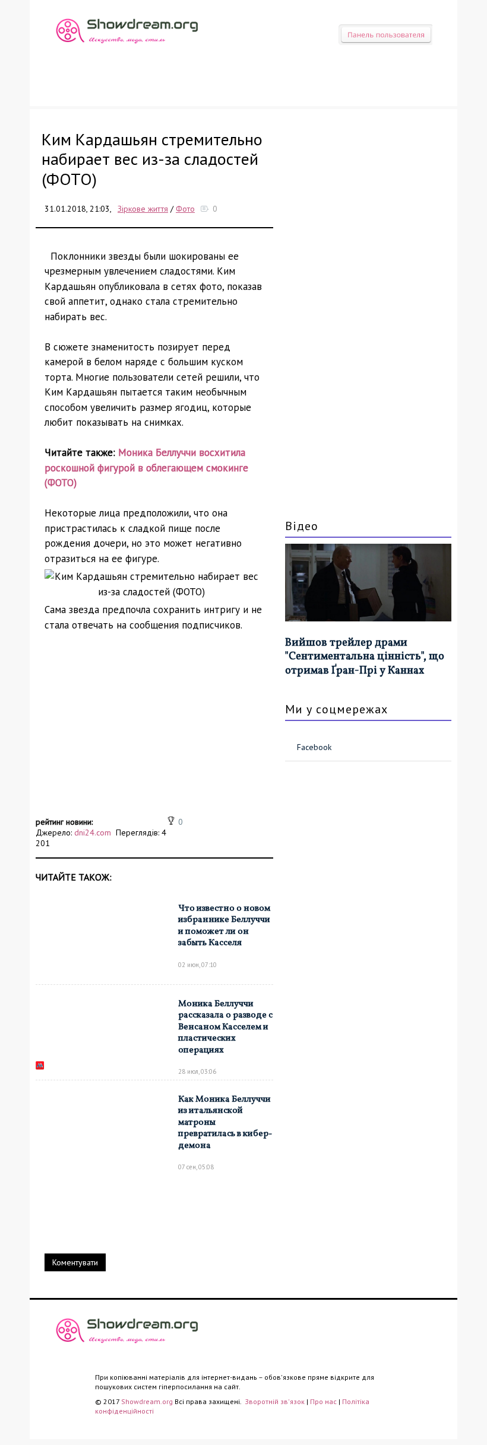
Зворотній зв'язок (275, 1401)
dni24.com (92, 832)
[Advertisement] (154, 730)
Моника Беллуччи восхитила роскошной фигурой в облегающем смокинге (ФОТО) (146, 467)
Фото (185, 208)
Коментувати (75, 1262)
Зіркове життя (143, 208)
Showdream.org (147, 1401)
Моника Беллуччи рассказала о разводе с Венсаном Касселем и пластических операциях (225, 1027)
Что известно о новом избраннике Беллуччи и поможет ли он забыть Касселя (224, 926)
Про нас (323, 1401)
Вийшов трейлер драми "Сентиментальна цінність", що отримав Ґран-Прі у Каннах (364, 657)
